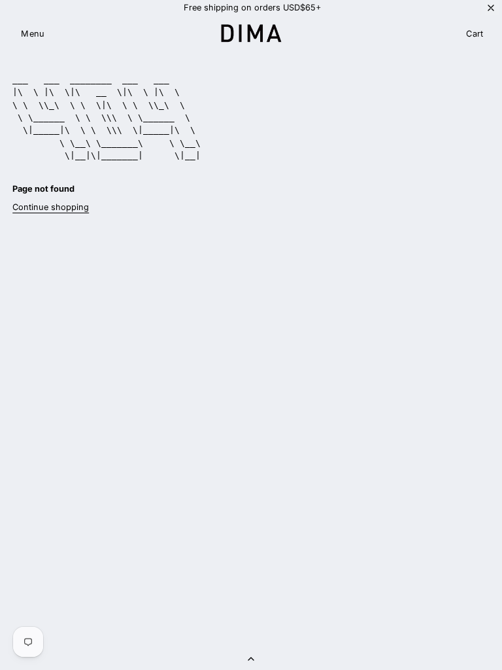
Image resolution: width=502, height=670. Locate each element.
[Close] (491, 7)
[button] (33, 34)
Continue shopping (50, 207)
